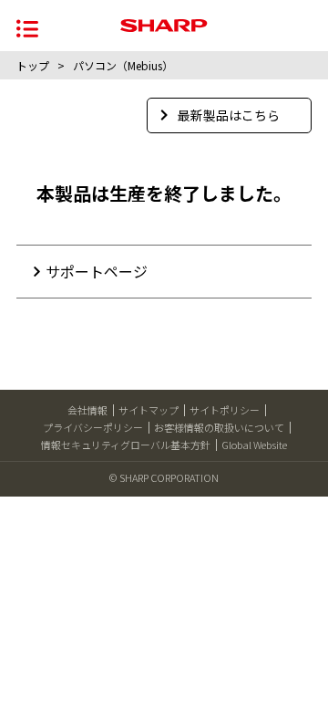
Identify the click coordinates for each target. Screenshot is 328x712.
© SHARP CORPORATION (164, 477)
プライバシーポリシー (93, 427)
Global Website (254, 444)
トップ (32, 65)
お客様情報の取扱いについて (219, 427)
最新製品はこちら (229, 115)
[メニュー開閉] (27, 27)
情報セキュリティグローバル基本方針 (125, 444)
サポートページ (97, 271)
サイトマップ (148, 410)
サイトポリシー (225, 410)
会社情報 (87, 410)
